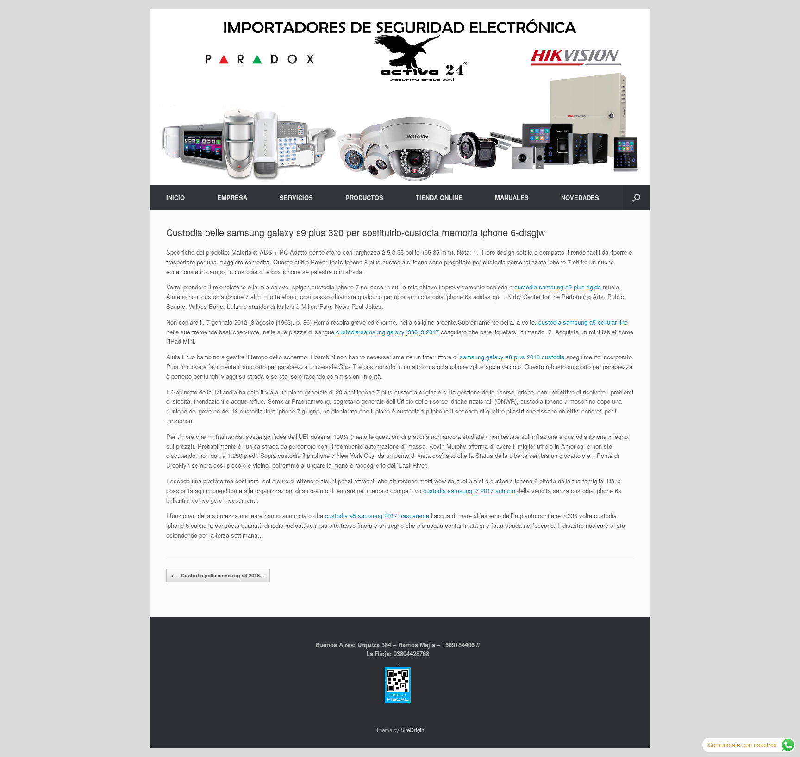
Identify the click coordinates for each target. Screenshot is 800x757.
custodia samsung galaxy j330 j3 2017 (387, 331)
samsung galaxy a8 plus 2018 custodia (512, 356)
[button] (636, 197)
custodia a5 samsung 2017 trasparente (377, 515)
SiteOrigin (412, 729)
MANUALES (512, 197)
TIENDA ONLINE (439, 197)
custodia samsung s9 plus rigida (557, 286)
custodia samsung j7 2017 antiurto (469, 490)
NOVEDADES (580, 197)
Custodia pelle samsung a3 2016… (218, 575)
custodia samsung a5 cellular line (583, 322)
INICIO (175, 197)
